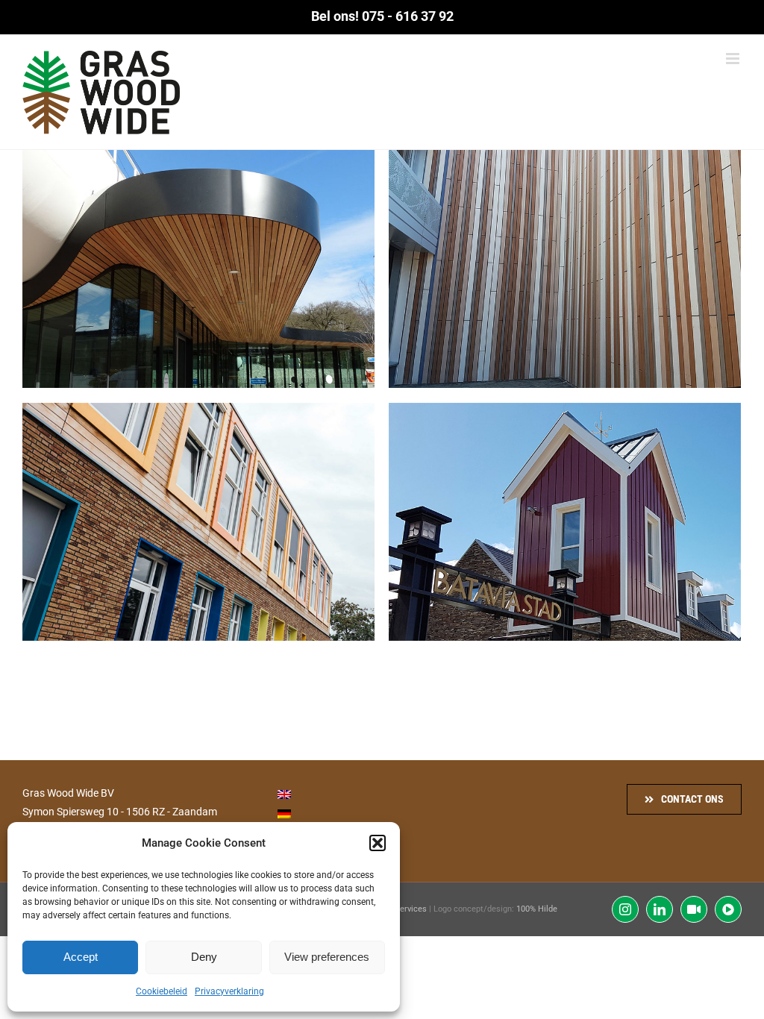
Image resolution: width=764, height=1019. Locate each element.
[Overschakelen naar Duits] (284, 812)
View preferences (326, 956)
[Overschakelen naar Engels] (284, 794)
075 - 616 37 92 (408, 16)
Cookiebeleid (161, 991)
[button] (377, 842)
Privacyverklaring (229, 991)
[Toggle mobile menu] (734, 58)
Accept (80, 956)
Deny (204, 956)
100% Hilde (536, 909)
